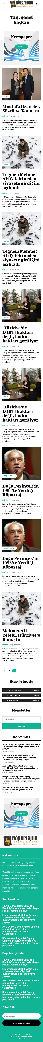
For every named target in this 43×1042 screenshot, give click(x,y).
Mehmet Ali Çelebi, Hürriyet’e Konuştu (21, 635)
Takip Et (35, 695)
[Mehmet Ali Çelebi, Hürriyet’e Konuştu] (21, 608)
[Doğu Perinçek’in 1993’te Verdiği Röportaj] (21, 463)
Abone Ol (35, 700)
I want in (21, 726)
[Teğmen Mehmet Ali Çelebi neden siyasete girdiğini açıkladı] (21, 152)
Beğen (36, 690)
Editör (5, 116)
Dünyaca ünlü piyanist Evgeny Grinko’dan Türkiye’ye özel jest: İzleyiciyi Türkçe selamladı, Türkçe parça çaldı (21, 778)
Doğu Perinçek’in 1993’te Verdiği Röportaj (20, 490)
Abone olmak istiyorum (21, 1023)
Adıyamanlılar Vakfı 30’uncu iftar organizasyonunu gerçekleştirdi (17, 788)
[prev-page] (4, 670)
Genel (6, 96)
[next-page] (24, 670)
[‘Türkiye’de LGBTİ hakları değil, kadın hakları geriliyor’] (21, 305)
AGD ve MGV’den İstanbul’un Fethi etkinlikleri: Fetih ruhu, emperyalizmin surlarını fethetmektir (20, 767)
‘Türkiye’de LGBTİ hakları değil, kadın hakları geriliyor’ (21, 334)
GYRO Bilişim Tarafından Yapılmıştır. (24, 1037)
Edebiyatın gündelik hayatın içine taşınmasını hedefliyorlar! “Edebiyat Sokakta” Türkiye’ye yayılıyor (19, 757)
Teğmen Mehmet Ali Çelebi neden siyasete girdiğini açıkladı (21, 181)
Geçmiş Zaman (10, 476)
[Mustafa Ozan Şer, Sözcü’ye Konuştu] (21, 84)
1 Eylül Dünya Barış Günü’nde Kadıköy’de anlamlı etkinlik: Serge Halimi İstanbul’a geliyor (21, 746)
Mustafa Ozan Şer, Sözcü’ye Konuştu (21, 108)
